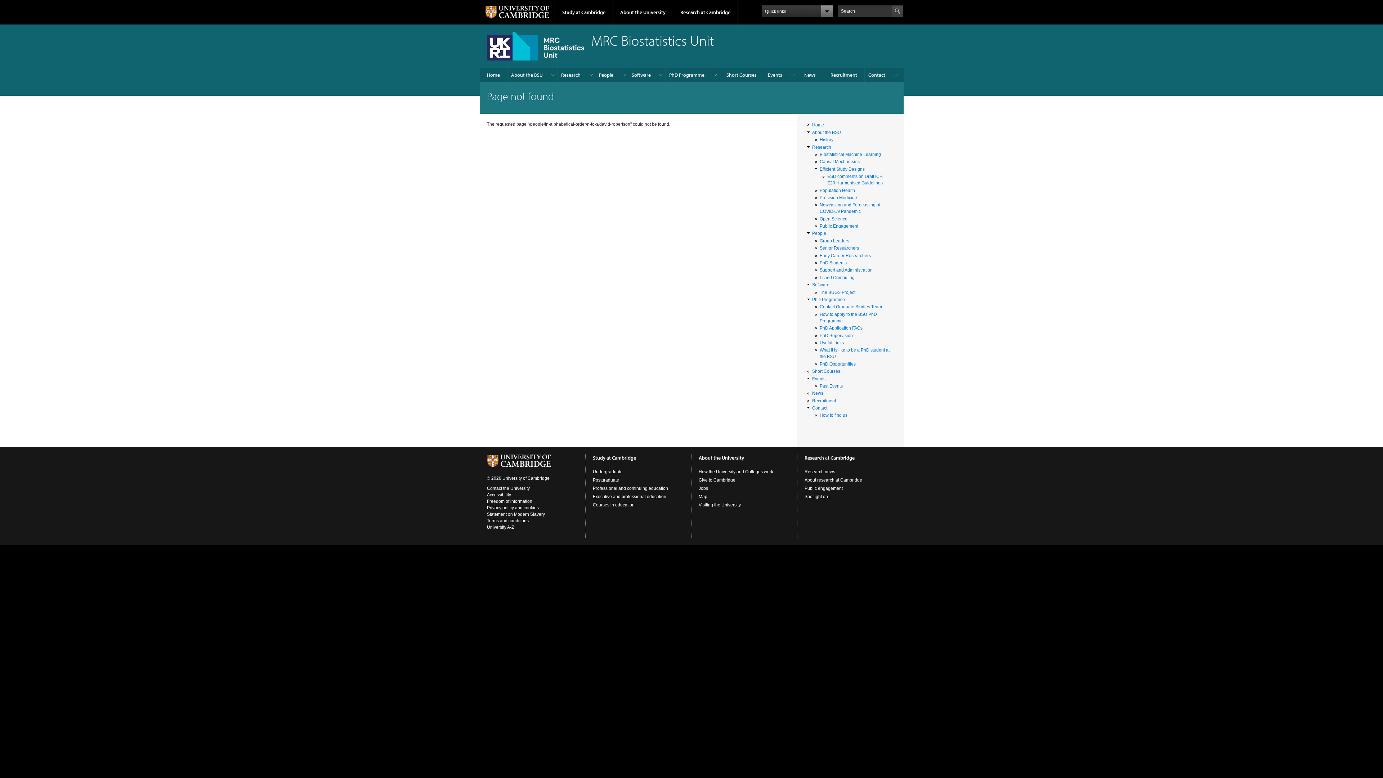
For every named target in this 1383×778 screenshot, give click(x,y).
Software (641, 75)
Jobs (703, 488)
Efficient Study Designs (842, 169)
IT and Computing (837, 277)
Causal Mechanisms (840, 161)
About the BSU (527, 75)
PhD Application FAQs (841, 328)
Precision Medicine (838, 197)
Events (775, 75)
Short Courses (741, 75)
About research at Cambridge (833, 480)
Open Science (833, 219)
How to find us (833, 415)
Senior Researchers (839, 248)
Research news (820, 471)
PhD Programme (686, 75)
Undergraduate (608, 471)
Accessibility (499, 494)
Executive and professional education (629, 496)
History (826, 139)
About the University (643, 12)
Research (571, 75)
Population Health (837, 190)
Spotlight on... (818, 496)
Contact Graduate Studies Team (851, 306)
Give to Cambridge (717, 480)
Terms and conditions (508, 520)
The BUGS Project (837, 292)
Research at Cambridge (705, 12)
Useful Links (832, 342)
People (606, 75)
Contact (876, 75)
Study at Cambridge (583, 12)
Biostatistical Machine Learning (850, 154)
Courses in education (614, 505)
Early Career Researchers (845, 255)
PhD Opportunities (838, 364)
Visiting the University (720, 505)
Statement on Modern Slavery (516, 514)
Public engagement (824, 488)
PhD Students (833, 262)
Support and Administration (846, 270)
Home (493, 75)
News (810, 75)
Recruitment (844, 75)
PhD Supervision (836, 335)
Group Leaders (834, 240)
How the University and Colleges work (736, 471)
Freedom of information (509, 501)
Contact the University (508, 488)
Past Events (831, 386)
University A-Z (500, 527)
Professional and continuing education (630, 488)
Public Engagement (839, 226)
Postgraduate (606, 480)
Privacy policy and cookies (513, 507)
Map (703, 496)
